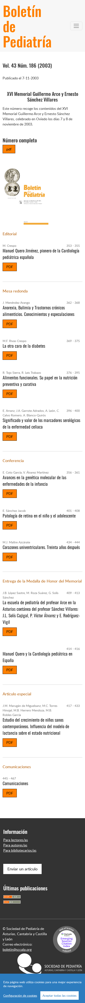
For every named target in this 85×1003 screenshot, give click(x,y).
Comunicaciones (15, 784)
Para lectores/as (15, 840)
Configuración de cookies (20, 995)
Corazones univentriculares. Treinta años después (41, 548)
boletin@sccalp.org (17, 949)
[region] (42, 988)
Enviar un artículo (22, 868)
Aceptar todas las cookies (59, 995)
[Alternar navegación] (76, 26)
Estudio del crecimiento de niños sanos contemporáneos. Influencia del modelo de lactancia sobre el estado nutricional (36, 727)
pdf (9, 149)
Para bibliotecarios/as (19, 850)
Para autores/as (15, 845)
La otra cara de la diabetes (24, 346)
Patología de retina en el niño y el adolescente (39, 516)
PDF (9, 266)
